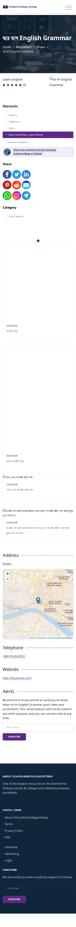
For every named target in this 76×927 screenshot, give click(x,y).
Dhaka (40, 47)
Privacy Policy (14, 831)
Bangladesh (23, 47)
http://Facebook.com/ (17, 678)
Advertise (11, 847)
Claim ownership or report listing (25, 134)
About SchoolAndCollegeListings (26, 817)
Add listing (12, 854)
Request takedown (18, 142)
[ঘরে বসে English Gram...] (38, 600)
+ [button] (8, 574)
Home (7, 47)
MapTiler (41, 637)
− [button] (8, 579)
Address (12, 115)
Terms (9, 824)
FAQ (7, 837)
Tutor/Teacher (16, 216)
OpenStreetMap (55, 637)
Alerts (11, 128)
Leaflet (31, 637)
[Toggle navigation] (68, 8)
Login (8, 860)
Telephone (14, 121)
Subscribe (14, 736)
